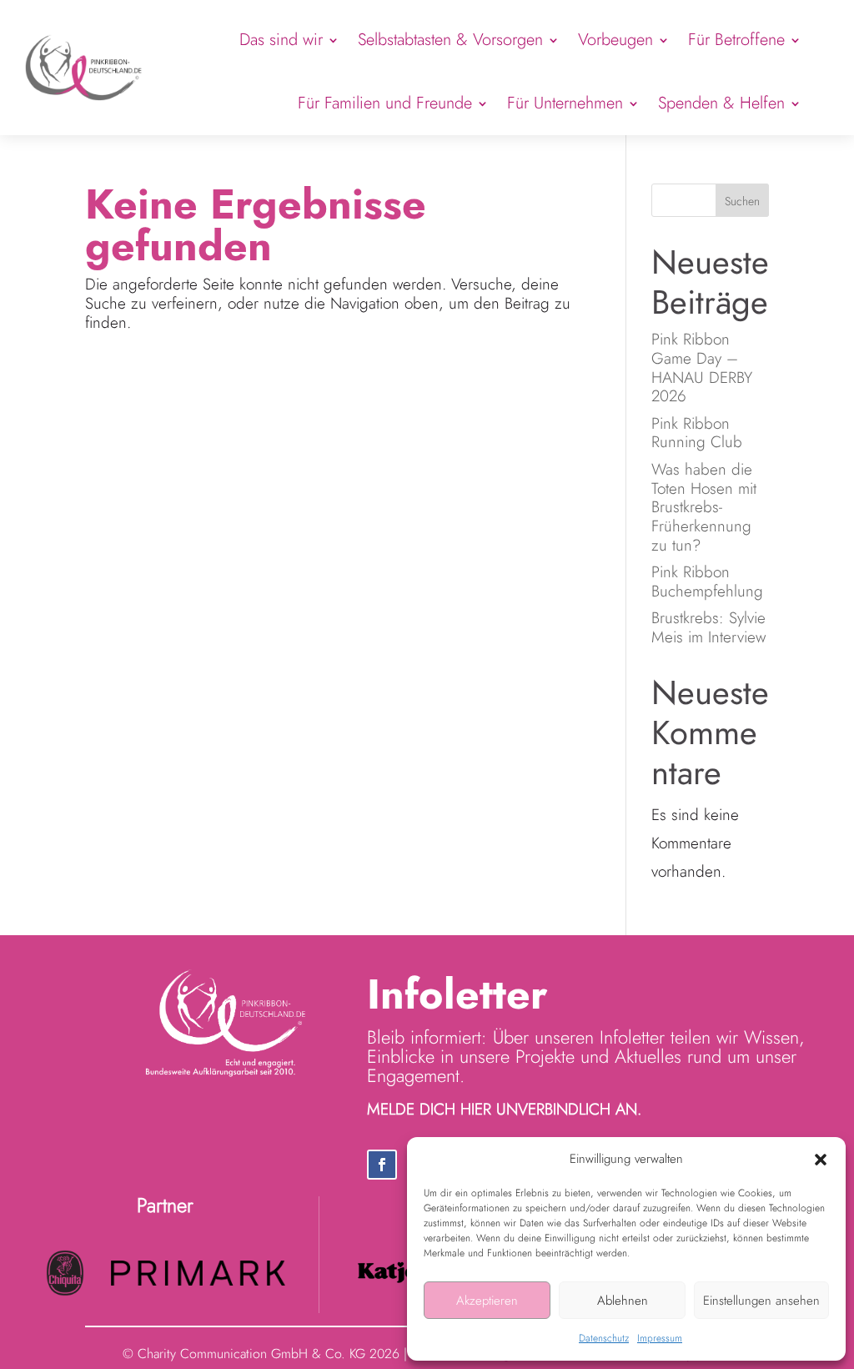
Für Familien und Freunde (385, 103)
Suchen (742, 201)
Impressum (659, 1338)
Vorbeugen (615, 40)
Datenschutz (604, 1338)
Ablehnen (622, 1300)
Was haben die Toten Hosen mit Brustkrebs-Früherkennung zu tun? (703, 507)
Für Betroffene (736, 40)
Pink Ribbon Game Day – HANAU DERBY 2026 (701, 367)
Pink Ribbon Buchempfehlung (707, 581)
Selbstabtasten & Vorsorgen (450, 40)
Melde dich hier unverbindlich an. (504, 1109)
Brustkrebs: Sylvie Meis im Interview (708, 627)
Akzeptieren (487, 1300)
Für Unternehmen (565, 103)
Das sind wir (281, 40)
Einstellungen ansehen (761, 1300)
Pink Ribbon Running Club (699, 433)
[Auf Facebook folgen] (382, 1165)
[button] (820, 1159)
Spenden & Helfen (721, 103)
